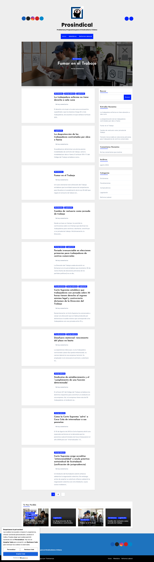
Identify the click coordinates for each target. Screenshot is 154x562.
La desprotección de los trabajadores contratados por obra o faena (72, 137)
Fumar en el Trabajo (64, 175)
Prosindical (77, 25)
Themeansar (50, 558)
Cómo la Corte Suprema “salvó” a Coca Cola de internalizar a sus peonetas (71, 419)
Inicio (64, 36)
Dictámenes (72, 56)
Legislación (82, 56)
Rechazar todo (29, 549)
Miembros (72, 36)
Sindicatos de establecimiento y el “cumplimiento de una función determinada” (71, 380)
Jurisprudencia (70, 93)
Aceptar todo (20, 554)
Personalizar (11, 549)
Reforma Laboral (85, 36)
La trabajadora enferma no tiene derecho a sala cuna (34, 523)
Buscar (103, 91)
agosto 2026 (104, 165)
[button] (130, 63)
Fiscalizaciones (60, 286)
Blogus (40, 558)
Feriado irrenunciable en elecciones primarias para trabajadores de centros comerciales (72, 253)
